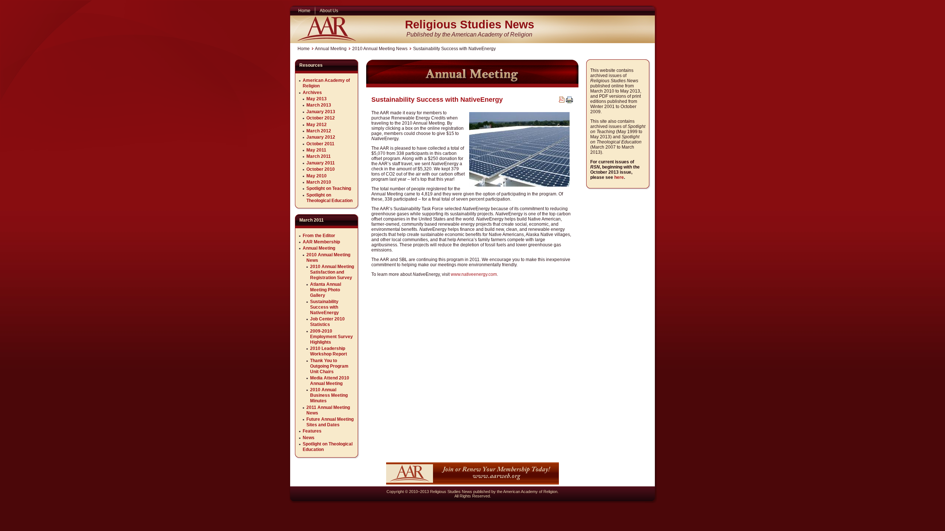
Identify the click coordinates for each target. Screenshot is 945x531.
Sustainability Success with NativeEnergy (437, 99)
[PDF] (561, 101)
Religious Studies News (469, 24)
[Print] (569, 101)
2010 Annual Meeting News (380, 48)
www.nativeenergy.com (474, 274)
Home (304, 48)
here (619, 177)
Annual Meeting (331, 48)
